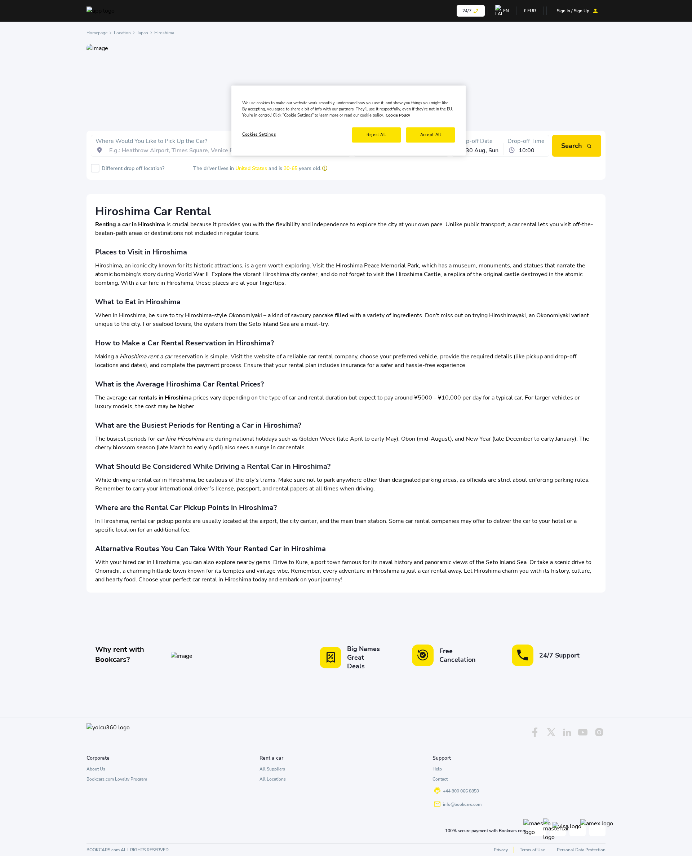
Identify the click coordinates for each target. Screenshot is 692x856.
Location (122, 33)
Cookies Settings (259, 134)
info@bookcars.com (462, 804)
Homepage (96, 33)
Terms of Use (532, 850)
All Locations (273, 779)
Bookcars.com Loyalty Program (116, 779)
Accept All (430, 134)
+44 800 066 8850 (461, 791)
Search (571, 145)
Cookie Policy (398, 115)
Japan (142, 33)
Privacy (501, 850)
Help (437, 769)
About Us (95, 769)
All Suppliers (272, 769)
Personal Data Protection (581, 850)
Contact (440, 779)
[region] (348, 121)
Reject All (376, 134)
